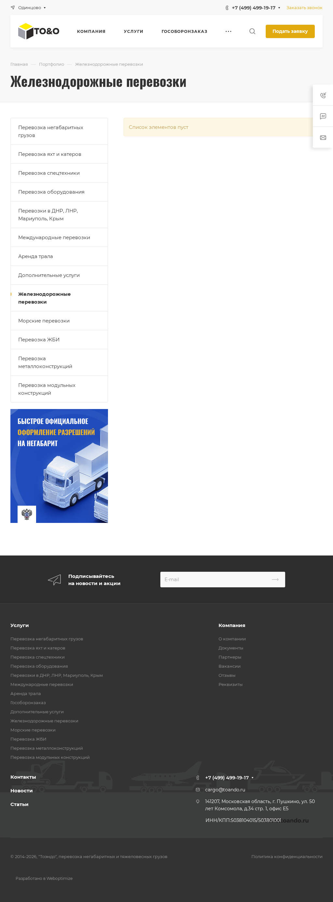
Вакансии (230, 666)
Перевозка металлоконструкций (45, 362)
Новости (21, 790)
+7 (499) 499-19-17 (253, 8)
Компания (232, 625)
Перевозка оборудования (51, 192)
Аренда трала (35, 256)
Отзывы (227, 675)
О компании (232, 638)
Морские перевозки (44, 321)
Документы (231, 647)
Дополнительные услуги (49, 275)
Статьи (19, 804)
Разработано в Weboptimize (44, 878)
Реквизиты (231, 684)
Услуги (19, 625)
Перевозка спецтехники (49, 173)
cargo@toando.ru (225, 790)
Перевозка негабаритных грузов (50, 131)
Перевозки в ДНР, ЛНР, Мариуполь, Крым (48, 215)
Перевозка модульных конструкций (46, 389)
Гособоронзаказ (28, 702)
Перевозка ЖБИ (39, 339)
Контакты (23, 777)
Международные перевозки (54, 237)
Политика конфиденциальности (287, 856)
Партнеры (230, 657)
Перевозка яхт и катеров (49, 154)
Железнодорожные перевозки (44, 298)
